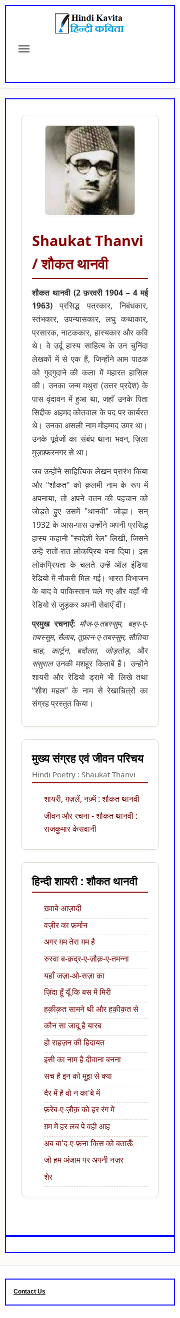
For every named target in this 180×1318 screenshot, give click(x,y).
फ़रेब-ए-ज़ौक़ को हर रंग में (79, 1109)
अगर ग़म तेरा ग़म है (69, 941)
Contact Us (30, 1291)
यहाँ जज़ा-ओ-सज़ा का (74, 975)
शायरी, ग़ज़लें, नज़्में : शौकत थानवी (92, 798)
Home (37, 80)
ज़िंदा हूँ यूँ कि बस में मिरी (77, 992)
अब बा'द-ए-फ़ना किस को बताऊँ (88, 1143)
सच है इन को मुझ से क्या (78, 1075)
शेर (48, 1176)
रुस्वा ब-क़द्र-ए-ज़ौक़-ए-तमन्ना (86, 958)
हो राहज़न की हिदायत (74, 1042)
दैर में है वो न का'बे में (72, 1092)
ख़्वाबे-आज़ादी (63, 908)
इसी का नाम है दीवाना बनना (82, 1059)
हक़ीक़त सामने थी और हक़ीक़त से (91, 1008)
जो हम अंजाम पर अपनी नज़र (84, 1159)
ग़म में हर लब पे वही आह (77, 1126)
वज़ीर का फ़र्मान (66, 925)
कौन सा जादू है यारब (73, 1025)
